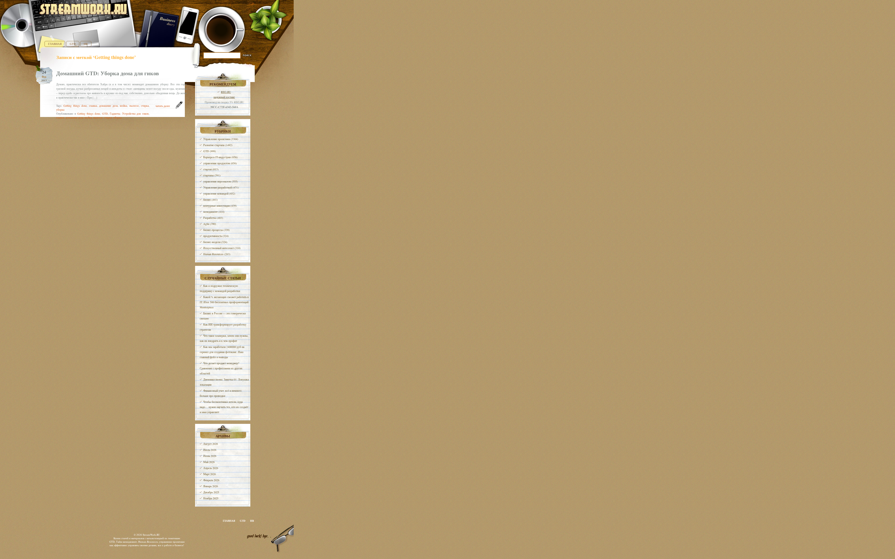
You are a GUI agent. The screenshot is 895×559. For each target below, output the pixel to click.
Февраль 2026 (211, 480)
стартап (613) (211, 169)
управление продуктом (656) (220, 163)
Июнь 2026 (209, 456)
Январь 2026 (210, 486)
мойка (123, 105)
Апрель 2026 (210, 468)
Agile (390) (209, 224)
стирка (145, 105)
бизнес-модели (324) (215, 242)
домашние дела (108, 105)
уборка (60, 109)
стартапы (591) (211, 175)
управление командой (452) (219, 193)
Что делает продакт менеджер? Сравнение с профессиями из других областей (221, 368)
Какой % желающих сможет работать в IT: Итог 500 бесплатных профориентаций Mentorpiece (224, 302)
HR (86, 44)
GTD (73, 44)
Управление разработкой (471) (221, 187)
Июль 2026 (209, 450)
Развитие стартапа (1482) (217, 145)
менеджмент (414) (213, 211)
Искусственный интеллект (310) (222, 248)
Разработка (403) (213, 217)
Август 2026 (210, 444)
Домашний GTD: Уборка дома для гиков (107, 73)
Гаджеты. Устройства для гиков (129, 113)
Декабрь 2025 (211, 492)
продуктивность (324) (216, 236)
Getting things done (75, 105)
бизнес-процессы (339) (216, 230)
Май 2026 (209, 462)
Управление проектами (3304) (220, 139)
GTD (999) (209, 151)
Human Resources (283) (216, 254)
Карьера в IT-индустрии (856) (220, 157)
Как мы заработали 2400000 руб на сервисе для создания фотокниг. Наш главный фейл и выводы (222, 352)
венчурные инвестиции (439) (220, 205)
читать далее (162, 106)
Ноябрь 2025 (210, 498)
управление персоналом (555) (220, 181)
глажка (93, 105)
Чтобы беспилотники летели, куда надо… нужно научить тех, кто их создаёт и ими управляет (224, 407)
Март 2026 (209, 474)
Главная (55, 44)
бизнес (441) (210, 199)
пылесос (134, 105)
